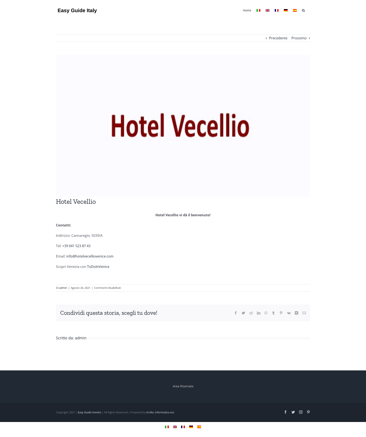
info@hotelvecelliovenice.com (90, 256)
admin (63, 288)
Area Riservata (183, 386)
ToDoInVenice (97, 266)
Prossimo (299, 38)
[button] (303, 10)
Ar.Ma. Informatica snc (160, 412)
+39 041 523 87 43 (76, 246)
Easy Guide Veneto (89, 412)
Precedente (278, 38)
